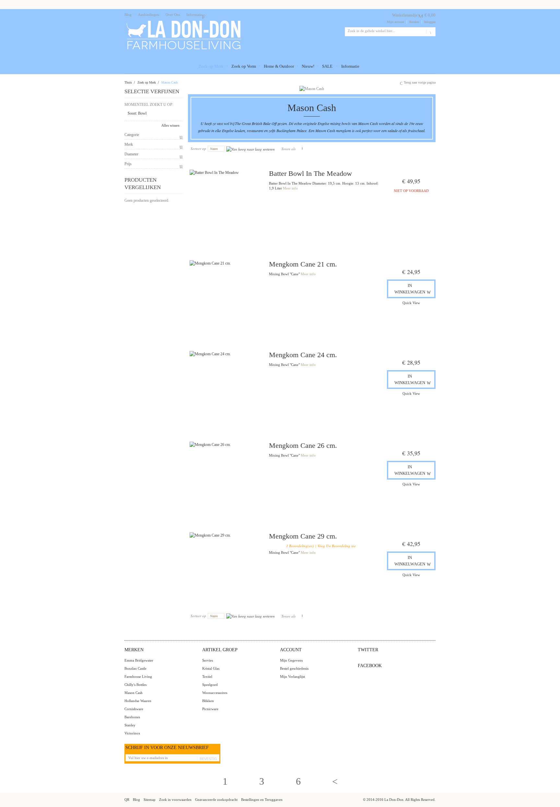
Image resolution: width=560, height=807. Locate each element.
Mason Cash (133, 693)
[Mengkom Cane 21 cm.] (226, 297)
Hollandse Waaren (137, 701)
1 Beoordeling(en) (300, 545)
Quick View (411, 303)
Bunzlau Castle (135, 668)
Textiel (207, 676)
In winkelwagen (409, 288)
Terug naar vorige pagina (420, 82)
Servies (207, 660)
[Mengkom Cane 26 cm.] (226, 478)
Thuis (128, 82)
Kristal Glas (210, 668)
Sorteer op (198, 148)
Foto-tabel (299, 148)
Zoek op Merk (146, 82)
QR (126, 799)
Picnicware (210, 709)
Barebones (132, 717)
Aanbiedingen (148, 15)
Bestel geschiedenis (294, 668)
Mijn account (395, 22)
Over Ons (173, 15)
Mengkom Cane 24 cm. (303, 355)
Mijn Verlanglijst (292, 676)
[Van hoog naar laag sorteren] (250, 148)
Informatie (194, 15)
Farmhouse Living (138, 676)
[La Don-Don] (183, 21)
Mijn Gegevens (291, 660)
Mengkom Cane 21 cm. (303, 264)
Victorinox (132, 733)
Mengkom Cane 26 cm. (303, 445)
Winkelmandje (405, 15)
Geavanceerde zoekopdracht (216, 799)
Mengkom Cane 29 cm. (303, 536)
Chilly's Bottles (135, 685)
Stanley (129, 725)
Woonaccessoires (214, 693)
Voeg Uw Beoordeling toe (337, 545)
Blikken (208, 701)
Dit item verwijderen (177, 113)
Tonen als (288, 148)
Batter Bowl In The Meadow (310, 173)
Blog (128, 15)
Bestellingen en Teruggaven (262, 799)
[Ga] (429, 32)
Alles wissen (170, 125)
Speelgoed (210, 685)
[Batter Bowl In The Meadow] (226, 206)
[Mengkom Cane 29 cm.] (226, 569)
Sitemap (150, 799)
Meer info (290, 188)
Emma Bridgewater (138, 660)
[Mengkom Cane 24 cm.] (226, 387)
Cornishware (133, 709)
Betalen (414, 22)
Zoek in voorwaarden (175, 799)
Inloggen (430, 22)
